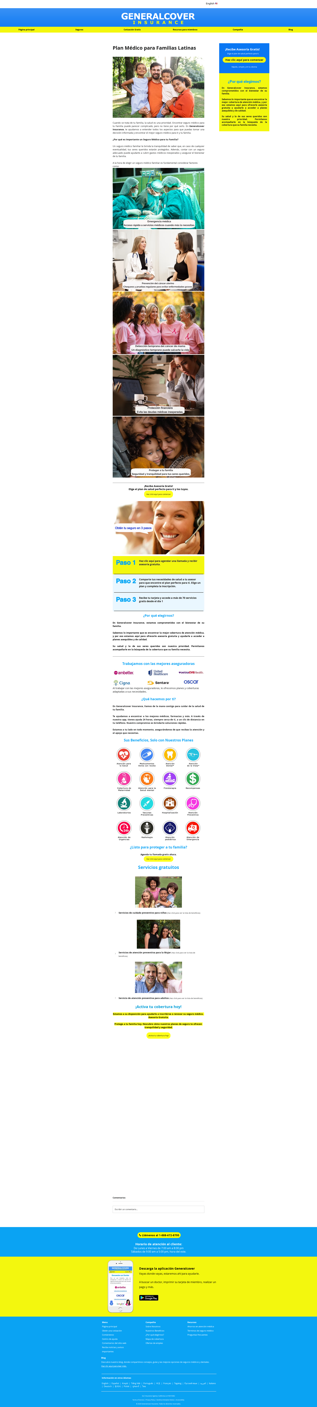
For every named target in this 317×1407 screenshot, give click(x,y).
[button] (79, 30)
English (105, 1383)
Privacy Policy (150, 1400)
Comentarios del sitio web (114, 1343)
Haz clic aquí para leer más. (114, 1366)
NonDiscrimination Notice (165, 1400)
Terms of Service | (138, 1400)
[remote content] (158, 1083)
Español (115, 1383)
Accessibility (180, 1400)
